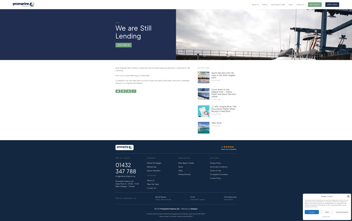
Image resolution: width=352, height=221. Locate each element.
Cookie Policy (326, 216)
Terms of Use (215, 171)
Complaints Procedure (219, 174)
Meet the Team (153, 184)
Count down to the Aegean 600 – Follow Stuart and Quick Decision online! (223, 93)
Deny (327, 212)
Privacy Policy (215, 163)
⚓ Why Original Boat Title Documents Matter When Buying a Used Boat (223, 109)
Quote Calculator (154, 171)
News (117, 22)
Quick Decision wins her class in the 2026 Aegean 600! (223, 75)
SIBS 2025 (216, 123)
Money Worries (184, 174)
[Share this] (123, 91)
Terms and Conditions (218, 167)
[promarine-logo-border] (23, 4)
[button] (348, 196)
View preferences (342, 212)
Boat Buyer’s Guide (186, 163)
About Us (150, 180)
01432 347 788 (125, 168)
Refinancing (151, 167)
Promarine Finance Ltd (169, 209)
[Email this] (117, 91)
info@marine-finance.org (125, 176)
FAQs (180, 171)
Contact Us (151, 188)
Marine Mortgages (154, 163)
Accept (311, 212)
